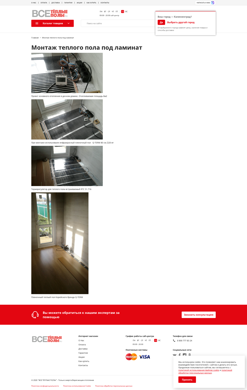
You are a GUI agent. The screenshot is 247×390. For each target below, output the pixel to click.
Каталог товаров (53, 23)
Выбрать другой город (181, 22)
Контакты (105, 3)
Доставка (55, 3)
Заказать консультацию (198, 314)
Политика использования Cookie (77, 386)
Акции (79, 3)
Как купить (91, 3)
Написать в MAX (203, 3)
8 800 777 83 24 (184, 341)
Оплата (44, 3)
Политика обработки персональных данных (113, 386)
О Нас (33, 3)
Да (161, 22)
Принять (187, 379)
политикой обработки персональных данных (205, 371)
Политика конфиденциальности (45, 386)
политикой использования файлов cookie (198, 370)
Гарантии (68, 3)
